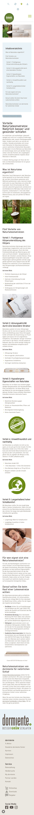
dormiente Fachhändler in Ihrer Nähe (14, 701)
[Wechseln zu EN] (18, 9)
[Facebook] (7, 807)
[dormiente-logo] (9, 18)
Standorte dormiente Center (15, 747)
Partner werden (10, 778)
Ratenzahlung (10, 767)
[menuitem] (8, 4)
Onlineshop (13, 788)
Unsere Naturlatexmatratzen (11, 675)
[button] (3, 811)
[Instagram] (17, 807)
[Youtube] (12, 807)
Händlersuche (10, 771)
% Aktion (8, 743)
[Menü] (28, 16)
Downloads (13, 791)
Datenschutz (9, 758)
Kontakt (8, 781)
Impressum (9, 754)
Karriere (8, 750)
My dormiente (10, 774)
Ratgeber (12, 795)
